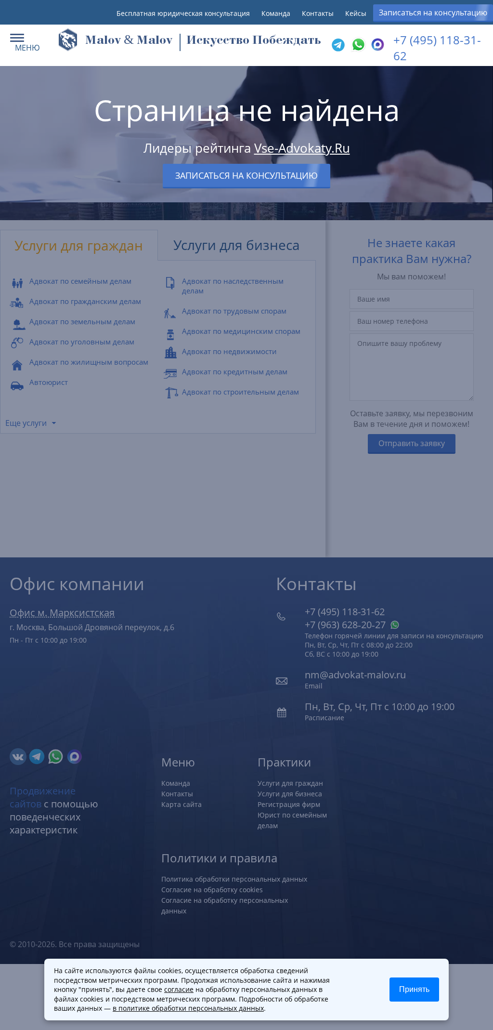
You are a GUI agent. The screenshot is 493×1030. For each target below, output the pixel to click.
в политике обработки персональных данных (188, 1008)
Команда (275, 13)
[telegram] (338, 45)
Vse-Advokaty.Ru (302, 148)
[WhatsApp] (357, 45)
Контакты (318, 13)
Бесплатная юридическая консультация (183, 13)
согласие (179, 989)
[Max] (376, 45)
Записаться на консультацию (433, 12)
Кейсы (355, 13)
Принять (414, 989)
